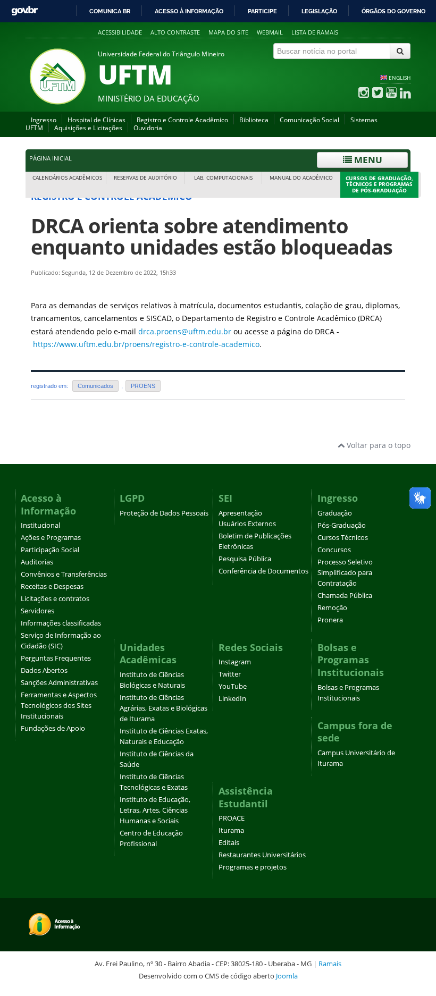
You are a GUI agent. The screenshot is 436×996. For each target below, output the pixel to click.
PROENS (143, 386)
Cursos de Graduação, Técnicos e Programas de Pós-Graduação (379, 185)
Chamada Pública (344, 595)
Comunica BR (109, 11)
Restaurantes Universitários (262, 854)
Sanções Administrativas (59, 682)
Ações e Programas (51, 537)
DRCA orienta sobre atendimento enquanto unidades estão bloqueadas (211, 236)
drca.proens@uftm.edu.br (184, 331)
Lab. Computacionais (223, 177)
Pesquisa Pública (245, 558)
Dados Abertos (44, 670)
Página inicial (50, 158)
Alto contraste (175, 32)
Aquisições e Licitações (88, 127)
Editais (229, 842)
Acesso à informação (189, 11)
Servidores (37, 610)
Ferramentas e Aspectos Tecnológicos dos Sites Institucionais (59, 705)
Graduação (334, 513)
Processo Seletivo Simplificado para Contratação (345, 573)
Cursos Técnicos (342, 537)
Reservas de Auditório (145, 177)
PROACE (232, 818)
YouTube (233, 686)
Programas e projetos (253, 867)
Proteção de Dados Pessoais (164, 513)
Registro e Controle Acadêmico (182, 119)
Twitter (230, 674)
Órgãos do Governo (393, 11)
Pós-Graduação (341, 525)
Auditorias (37, 562)
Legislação (319, 11)
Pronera (330, 619)
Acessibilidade (120, 32)
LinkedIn (232, 698)
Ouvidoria (147, 127)
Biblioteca (254, 119)
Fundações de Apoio (53, 728)
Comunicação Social (309, 119)
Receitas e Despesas (52, 586)
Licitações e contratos (55, 598)
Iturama (231, 830)
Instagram (235, 661)
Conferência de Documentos (263, 571)
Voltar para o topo (377, 445)
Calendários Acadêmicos (67, 177)
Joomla (287, 976)
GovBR (24, 11)
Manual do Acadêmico (301, 177)
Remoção (332, 607)
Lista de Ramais (314, 32)
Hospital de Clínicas (96, 119)
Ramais (329, 963)
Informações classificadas (61, 623)
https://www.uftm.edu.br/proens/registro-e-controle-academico (146, 344)
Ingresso (43, 119)
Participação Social (50, 549)
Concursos (334, 549)
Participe (262, 11)
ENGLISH (399, 77)
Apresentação (240, 513)
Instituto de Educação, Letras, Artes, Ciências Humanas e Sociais (155, 810)
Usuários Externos (247, 523)
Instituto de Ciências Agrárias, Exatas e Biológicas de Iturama (163, 708)
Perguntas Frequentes (56, 658)
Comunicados (95, 386)
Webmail (270, 32)
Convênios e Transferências (64, 574)
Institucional (40, 525)
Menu (367, 160)
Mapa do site (228, 32)
